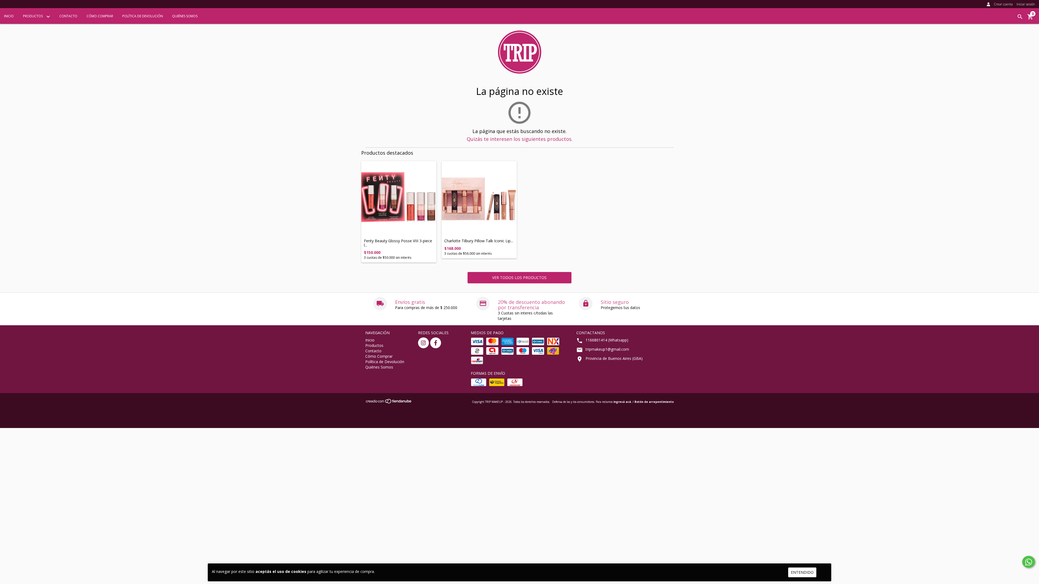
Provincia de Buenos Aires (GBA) (614, 358)
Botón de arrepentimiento (654, 402)
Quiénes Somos (185, 16)
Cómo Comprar (100, 16)
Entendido (802, 572)
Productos (33, 16)
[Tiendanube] (389, 402)
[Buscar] (1020, 16)
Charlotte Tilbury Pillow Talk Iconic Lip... (478, 241)
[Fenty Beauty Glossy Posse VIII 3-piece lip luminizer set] (398, 198)
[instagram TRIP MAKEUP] (423, 342)
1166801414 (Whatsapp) (607, 340)
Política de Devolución (142, 16)
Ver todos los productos (519, 277)
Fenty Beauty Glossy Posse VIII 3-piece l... (398, 243)
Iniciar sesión (1026, 4)
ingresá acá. (622, 402)
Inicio (9, 16)
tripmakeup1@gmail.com (607, 349)
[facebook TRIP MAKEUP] (435, 342)
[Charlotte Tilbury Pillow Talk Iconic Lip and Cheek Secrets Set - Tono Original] (479, 198)
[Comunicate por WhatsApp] (1028, 562)
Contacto (68, 16)
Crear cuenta (1003, 4)
